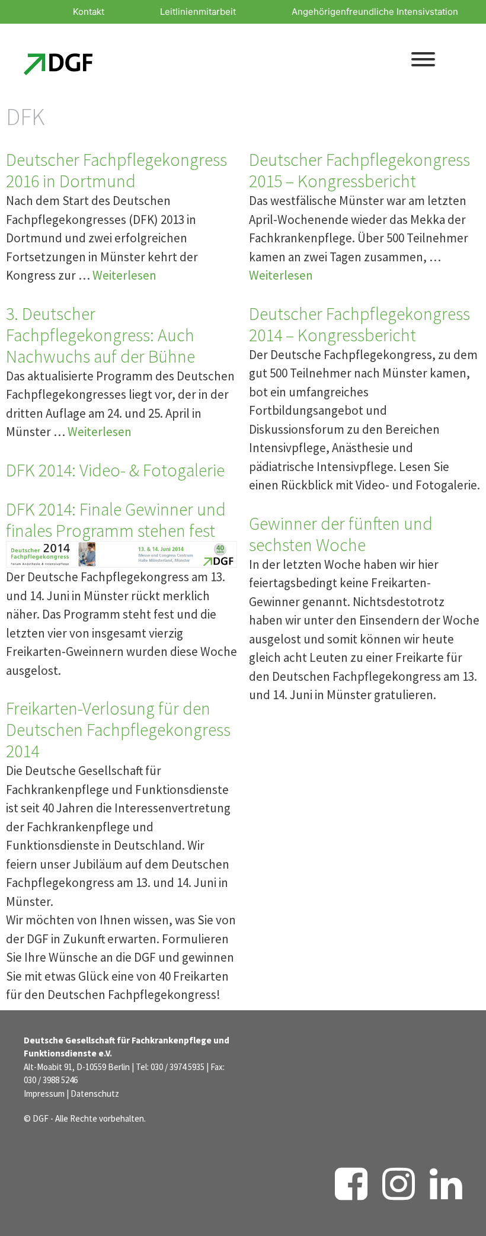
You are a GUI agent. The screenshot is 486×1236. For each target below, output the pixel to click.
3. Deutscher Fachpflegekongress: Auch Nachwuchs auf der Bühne (100, 334)
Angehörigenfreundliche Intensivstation (375, 11)
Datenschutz (95, 1093)
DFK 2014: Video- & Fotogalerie (115, 470)
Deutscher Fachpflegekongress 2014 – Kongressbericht (359, 324)
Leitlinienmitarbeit (198, 11)
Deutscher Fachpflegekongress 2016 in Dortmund (116, 170)
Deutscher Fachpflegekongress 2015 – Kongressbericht (359, 170)
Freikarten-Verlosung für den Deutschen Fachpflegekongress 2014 (118, 729)
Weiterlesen (124, 275)
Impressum (44, 1093)
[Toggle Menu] (423, 59)
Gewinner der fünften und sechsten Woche (341, 534)
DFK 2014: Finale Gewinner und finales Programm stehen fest (116, 520)
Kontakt (88, 11)
